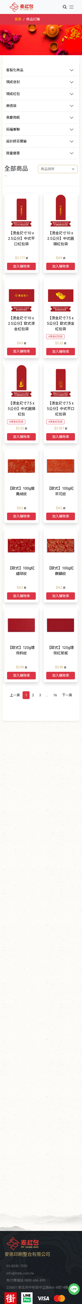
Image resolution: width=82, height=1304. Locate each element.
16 (55, 695)
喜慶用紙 (13, 117)
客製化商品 (14, 70)
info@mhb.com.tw (20, 1273)
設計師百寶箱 (16, 141)
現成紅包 (13, 93)
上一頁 (15, 695)
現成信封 (13, 82)
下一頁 (67, 695)
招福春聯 (13, 129)
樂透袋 (11, 105)
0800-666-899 (34, 1280)
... (47, 695)
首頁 (18, 19)
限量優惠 (13, 153)
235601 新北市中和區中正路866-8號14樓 (37, 1287)
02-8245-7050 (16, 1265)
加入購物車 (21, 266)
